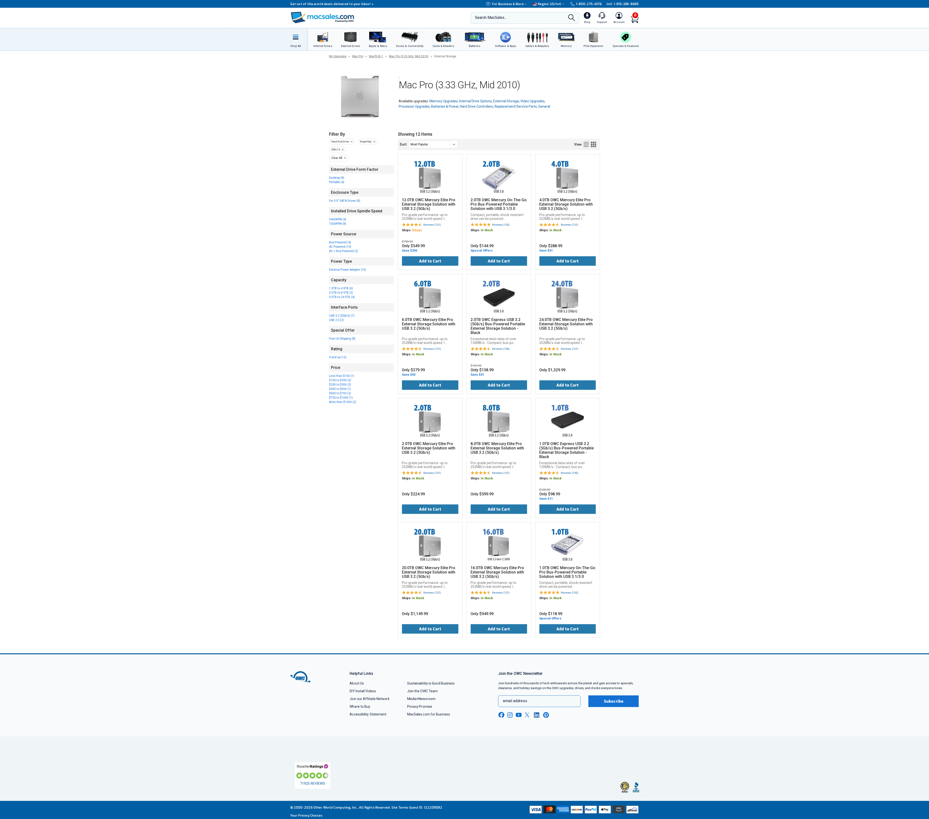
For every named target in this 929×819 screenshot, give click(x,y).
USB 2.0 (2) (336, 320)
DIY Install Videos (363, 691)
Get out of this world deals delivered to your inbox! (332, 4)
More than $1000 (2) (342, 402)
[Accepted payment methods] (583, 810)
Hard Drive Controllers (476, 106)
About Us (357, 683)
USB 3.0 (335, 149)
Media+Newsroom (421, 699)
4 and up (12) (337, 357)
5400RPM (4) (337, 219)
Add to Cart (430, 261)
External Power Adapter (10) (347, 269)
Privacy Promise (419, 706)
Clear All (336, 158)
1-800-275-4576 (589, 4)
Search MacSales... (491, 17)
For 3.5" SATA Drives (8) (344, 200)
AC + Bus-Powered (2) (343, 251)
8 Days (417, 230)
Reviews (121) (432, 224)
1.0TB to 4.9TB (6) (341, 288)
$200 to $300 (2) (340, 384)
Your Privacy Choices (306, 815)
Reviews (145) (500, 348)
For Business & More (508, 4)
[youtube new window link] (519, 715)
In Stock (487, 230)
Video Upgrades (532, 101)
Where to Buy (360, 706)
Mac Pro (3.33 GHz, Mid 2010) (408, 56)
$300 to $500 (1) (340, 389)
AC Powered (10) (340, 246)
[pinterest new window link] (546, 715)
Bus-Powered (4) (340, 242)
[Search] (572, 18)
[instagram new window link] (510, 715)
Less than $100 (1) (341, 376)
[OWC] (322, 18)
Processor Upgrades (414, 106)
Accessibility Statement (368, 714)
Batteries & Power (444, 106)
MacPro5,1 (376, 56)
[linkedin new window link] (537, 715)
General (544, 106)
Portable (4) (336, 182)
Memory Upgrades (443, 101)
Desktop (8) (336, 177)
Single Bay (366, 141)
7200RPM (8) (337, 223)
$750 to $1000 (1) (341, 397)
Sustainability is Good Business (431, 683)
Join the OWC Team (422, 691)
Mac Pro (357, 56)
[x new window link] (528, 715)
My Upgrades (337, 56)
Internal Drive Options (475, 101)
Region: (549, 4)
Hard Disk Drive (340, 141)
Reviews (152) (500, 224)
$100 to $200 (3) (340, 380)
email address (515, 701)
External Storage (506, 101)
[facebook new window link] (501, 715)
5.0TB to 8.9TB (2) (341, 292)
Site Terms (399, 807)
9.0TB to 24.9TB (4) (342, 297)
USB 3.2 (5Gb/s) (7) (341, 315)
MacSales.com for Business (428, 714)
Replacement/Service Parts (515, 106)
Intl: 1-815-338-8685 (623, 4)
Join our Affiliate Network (369, 699)
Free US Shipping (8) (342, 338)
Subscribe (613, 701)
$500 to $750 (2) (340, 393)
